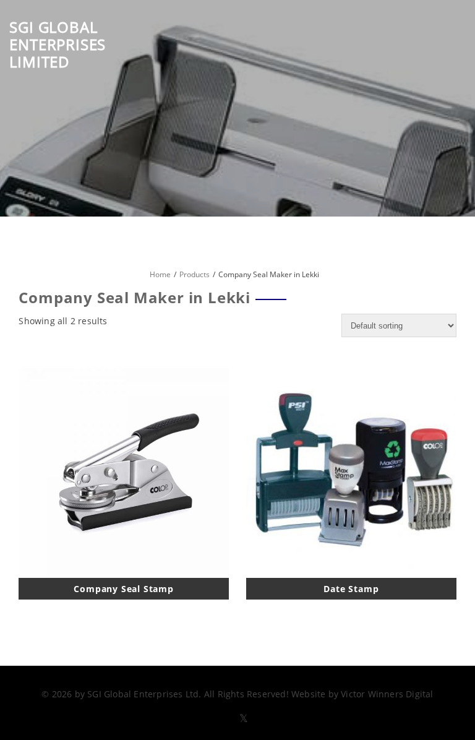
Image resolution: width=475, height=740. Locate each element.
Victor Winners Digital (387, 694)
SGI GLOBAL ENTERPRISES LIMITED (57, 44)
